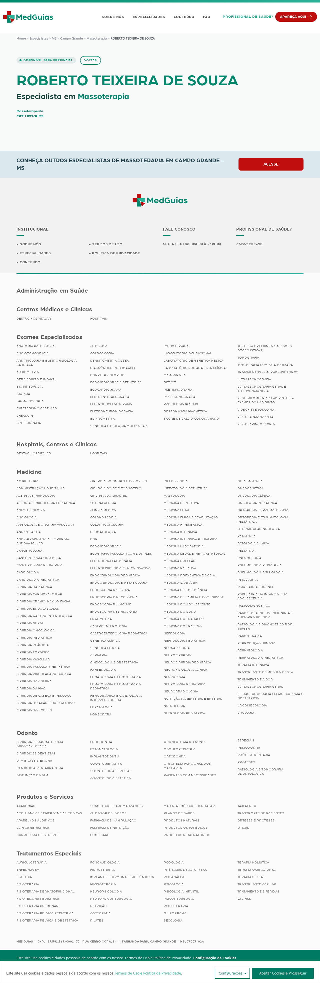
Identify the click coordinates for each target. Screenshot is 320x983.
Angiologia (26, 517)
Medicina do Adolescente (187, 604)
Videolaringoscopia (256, 424)
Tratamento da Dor (255, 679)
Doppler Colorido (107, 375)
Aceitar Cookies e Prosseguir (282, 973)
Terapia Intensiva (253, 664)
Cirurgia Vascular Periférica (43, 666)
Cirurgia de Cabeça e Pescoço (44, 695)
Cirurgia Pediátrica (34, 637)
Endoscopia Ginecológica (114, 597)
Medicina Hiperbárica (183, 524)
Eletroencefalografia (111, 560)
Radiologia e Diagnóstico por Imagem (265, 626)
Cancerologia (29, 550)
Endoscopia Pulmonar (111, 604)
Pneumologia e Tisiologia (261, 572)
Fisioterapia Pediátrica (37, 898)
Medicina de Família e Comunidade (194, 597)
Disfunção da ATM (32, 775)
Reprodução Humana (257, 643)
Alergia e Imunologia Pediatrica (45, 502)
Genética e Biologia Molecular (118, 425)
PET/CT (170, 382)
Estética (24, 876)
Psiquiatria (248, 579)
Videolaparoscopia (256, 416)
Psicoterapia (176, 905)
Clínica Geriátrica (32, 827)
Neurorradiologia (181, 691)
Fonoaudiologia (105, 862)
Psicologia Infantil (181, 891)
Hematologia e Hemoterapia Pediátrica (115, 686)
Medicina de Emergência (185, 589)
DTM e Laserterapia (34, 760)
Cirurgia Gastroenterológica (44, 615)
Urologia (246, 712)
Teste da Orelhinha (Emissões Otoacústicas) (265, 348)
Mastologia (174, 495)
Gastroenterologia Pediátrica (119, 633)
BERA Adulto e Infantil (36, 379)
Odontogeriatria (106, 763)
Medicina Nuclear (180, 560)
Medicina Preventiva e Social (190, 575)
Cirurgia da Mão (31, 688)
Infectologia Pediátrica (186, 488)
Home (21, 38)
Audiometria (27, 372)
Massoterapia (96, 38)
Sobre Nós (113, 17)
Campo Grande (71, 38)
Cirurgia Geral (30, 623)
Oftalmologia (250, 481)
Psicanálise (174, 876)
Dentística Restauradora (39, 767)
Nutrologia (174, 705)
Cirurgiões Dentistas (36, 753)
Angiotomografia (32, 353)
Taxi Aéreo (247, 805)
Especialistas (39, 38)
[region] (160, 972)
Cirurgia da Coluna (34, 681)
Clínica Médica (103, 510)
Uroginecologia (252, 705)
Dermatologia (103, 531)
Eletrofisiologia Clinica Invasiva (120, 568)
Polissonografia (180, 396)
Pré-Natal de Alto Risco (186, 869)
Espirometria (102, 418)
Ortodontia (175, 756)
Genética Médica (105, 647)
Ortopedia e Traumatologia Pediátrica (263, 519)
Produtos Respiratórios (187, 834)
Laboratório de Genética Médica (194, 360)
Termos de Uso (107, 244)
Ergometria (101, 618)
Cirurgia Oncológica (35, 630)
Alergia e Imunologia (35, 495)
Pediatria (246, 550)
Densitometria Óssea (109, 360)
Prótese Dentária (254, 754)
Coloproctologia (106, 524)
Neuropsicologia (106, 891)
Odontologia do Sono (184, 741)
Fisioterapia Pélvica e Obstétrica (47, 920)
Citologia (99, 346)
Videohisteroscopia (256, 409)
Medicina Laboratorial (185, 546)
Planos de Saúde (179, 813)
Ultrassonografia (255, 379)
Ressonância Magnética (185, 411)
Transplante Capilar (257, 884)
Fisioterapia (27, 884)
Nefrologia (174, 633)
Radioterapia (250, 635)
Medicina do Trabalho (184, 618)
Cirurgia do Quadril (108, 495)
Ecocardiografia (106, 546)
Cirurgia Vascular (33, 659)
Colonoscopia (103, 517)
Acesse (271, 164)
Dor (94, 539)
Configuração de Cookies (214, 957)
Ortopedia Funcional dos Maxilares (187, 765)
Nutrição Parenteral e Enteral (193, 698)
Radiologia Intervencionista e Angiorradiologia (265, 615)
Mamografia (175, 375)
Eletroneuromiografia (111, 411)
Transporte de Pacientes (261, 813)
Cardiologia (27, 572)
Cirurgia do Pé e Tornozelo (116, 488)
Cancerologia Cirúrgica (38, 557)
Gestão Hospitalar (33, 318)
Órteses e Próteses (256, 820)
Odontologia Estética (110, 778)
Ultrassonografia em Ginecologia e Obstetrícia (271, 696)
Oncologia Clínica (254, 495)
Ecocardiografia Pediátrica (116, 382)
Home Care (100, 834)
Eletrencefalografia (110, 396)
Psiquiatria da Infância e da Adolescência (263, 596)
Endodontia (101, 741)
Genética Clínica (105, 640)
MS (54, 38)
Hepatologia (101, 707)
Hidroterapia (102, 869)
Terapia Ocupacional (257, 869)
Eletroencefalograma (111, 404)
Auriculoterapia (31, 862)
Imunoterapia (176, 346)
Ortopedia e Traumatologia (263, 510)
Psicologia (174, 884)
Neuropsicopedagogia (111, 898)
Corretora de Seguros (38, 834)
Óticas (244, 827)
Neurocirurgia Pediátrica (187, 662)
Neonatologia (177, 647)
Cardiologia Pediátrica (37, 579)
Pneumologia (250, 557)
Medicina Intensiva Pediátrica (190, 539)
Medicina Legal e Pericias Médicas (195, 553)
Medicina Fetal (177, 510)
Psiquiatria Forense (256, 586)
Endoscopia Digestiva (110, 589)
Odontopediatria (180, 749)
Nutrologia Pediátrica (184, 713)
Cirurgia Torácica (32, 652)
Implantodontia (105, 756)
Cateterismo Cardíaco (36, 408)
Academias (25, 805)
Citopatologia (103, 502)
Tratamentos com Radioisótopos (268, 372)
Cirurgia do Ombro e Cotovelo (118, 481)
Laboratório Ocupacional (188, 353)
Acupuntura (27, 481)
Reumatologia (250, 650)
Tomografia (248, 357)
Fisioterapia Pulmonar (37, 905)
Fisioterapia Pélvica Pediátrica (45, 913)
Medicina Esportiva (181, 502)
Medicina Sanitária (180, 582)
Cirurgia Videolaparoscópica (43, 673)
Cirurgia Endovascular (38, 608)
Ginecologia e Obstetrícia (114, 662)
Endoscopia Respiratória (114, 611)
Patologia (247, 536)
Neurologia (174, 676)
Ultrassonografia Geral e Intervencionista (262, 388)
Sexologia (173, 920)
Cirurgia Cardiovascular (39, 594)
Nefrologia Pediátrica (184, 640)
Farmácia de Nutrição (110, 827)
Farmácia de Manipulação (113, 820)
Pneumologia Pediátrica (260, 565)
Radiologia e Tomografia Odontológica (261, 771)
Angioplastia (28, 531)
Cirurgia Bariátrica (34, 586)
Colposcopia (102, 353)
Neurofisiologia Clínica (185, 669)
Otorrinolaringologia (259, 528)
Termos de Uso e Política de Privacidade (147, 973)
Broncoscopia (30, 401)
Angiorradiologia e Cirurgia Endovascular (42, 541)
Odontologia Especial (111, 770)
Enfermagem (28, 869)
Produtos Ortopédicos (186, 827)
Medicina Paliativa (180, 568)
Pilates (97, 920)
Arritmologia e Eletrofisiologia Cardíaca (46, 362)
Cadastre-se (249, 244)
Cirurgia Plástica (32, 644)
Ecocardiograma (106, 389)
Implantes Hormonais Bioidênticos (122, 876)
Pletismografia (178, 389)
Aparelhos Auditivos (35, 820)
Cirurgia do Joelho (34, 710)
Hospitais (98, 318)
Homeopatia (101, 714)
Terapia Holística (253, 862)
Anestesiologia (30, 510)
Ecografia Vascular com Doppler (121, 553)
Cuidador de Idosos (108, 813)
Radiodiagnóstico (254, 605)
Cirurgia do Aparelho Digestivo (45, 702)
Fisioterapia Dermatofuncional (45, 891)
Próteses (247, 762)
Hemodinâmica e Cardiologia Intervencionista (116, 697)
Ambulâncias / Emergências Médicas (49, 813)
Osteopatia (100, 913)
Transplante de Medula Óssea (265, 672)
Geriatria (98, 655)
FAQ (206, 17)
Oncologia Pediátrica (257, 502)
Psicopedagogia (179, 898)
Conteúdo (184, 17)
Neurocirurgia (177, 655)
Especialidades (149, 17)
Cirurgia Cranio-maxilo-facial (43, 601)
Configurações (230, 973)
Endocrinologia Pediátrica (115, 575)
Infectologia (176, 481)
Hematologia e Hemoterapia (115, 676)
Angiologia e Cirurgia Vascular (45, 524)
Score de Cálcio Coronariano (191, 418)
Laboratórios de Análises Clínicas (196, 367)
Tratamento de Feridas (259, 891)
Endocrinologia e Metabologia (119, 582)
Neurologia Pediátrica (185, 684)
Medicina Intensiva (180, 531)
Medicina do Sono (180, 611)
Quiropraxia (175, 913)
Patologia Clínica (253, 543)
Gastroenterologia (108, 626)
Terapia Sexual (251, 876)
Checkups (25, 415)
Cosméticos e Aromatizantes (116, 805)
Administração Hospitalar (40, 488)
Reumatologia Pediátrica (260, 657)
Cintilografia (28, 422)
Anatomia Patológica (35, 346)
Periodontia (249, 747)
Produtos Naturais (181, 820)
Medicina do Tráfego (183, 626)
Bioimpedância (29, 386)
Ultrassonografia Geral (260, 686)
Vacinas (244, 898)
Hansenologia (103, 669)
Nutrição (98, 905)
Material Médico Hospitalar (189, 805)
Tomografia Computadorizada (265, 364)
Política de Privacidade (116, 253)
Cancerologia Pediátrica (39, 565)
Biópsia (23, 393)
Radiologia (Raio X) (181, 404)
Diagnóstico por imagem (112, 367)
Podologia (174, 862)
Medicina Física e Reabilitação (191, 517)
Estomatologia (104, 749)
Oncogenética (251, 488)
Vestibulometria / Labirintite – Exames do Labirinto (266, 400)
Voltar (90, 60)
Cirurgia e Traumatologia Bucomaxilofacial (39, 744)
